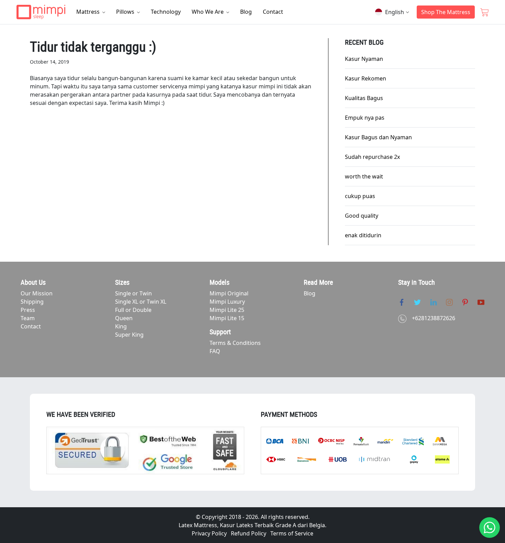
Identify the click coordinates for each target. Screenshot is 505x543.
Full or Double (133, 310)
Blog (246, 11)
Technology (166, 11)
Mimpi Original (229, 293)
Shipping (32, 301)
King (121, 326)
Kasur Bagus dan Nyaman (378, 137)
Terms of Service (291, 533)
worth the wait (364, 176)
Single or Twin (133, 293)
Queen (124, 318)
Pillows (126, 11)
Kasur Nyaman (364, 59)
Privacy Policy (209, 533)
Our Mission (37, 293)
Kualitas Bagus (364, 98)
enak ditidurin (363, 235)
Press (28, 310)
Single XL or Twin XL (140, 301)
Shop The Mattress (445, 12)
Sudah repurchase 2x (372, 157)
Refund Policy (248, 533)
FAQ (215, 351)
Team (28, 318)
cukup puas (360, 196)
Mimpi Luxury (227, 301)
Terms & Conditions (235, 343)
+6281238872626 (433, 318)
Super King (129, 334)
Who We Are (208, 11)
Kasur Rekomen (365, 78)
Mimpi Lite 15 (227, 318)
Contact (273, 11)
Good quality (361, 215)
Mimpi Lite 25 (227, 310)
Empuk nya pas (364, 117)
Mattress (88, 11)
